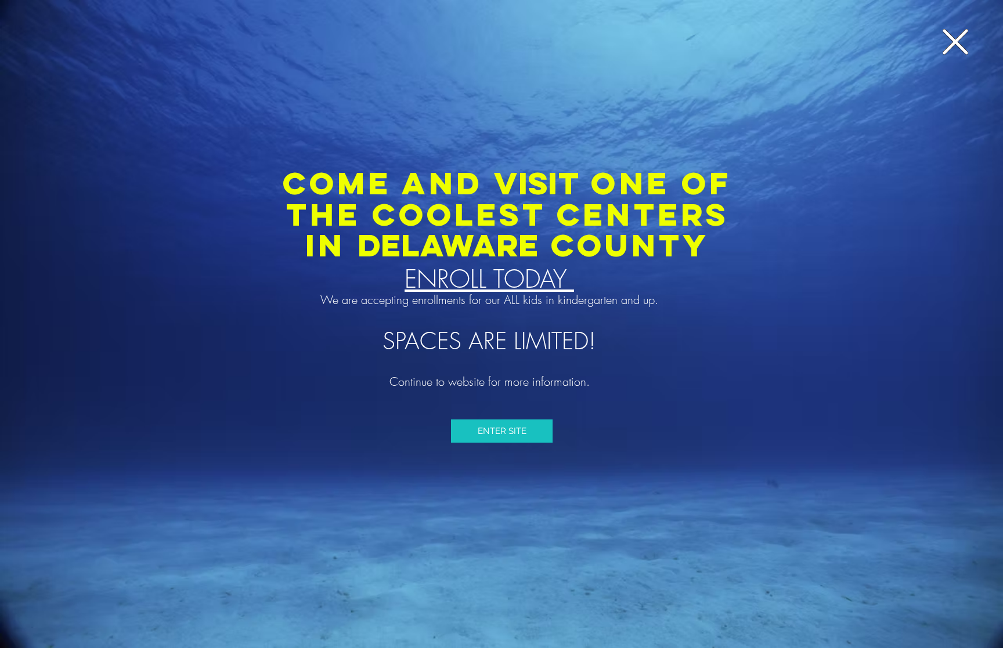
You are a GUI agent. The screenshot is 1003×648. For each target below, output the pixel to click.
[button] (955, 42)
